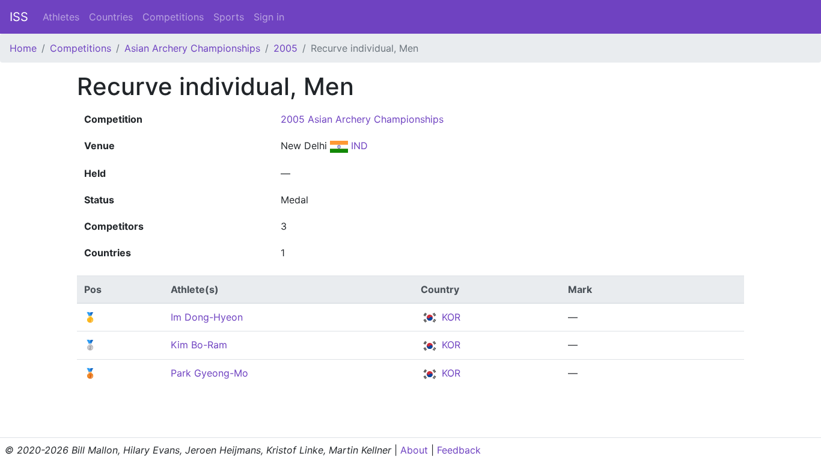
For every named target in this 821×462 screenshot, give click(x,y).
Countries (111, 17)
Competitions (173, 17)
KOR (449, 317)
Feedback (459, 450)
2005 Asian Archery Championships (362, 119)
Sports (228, 17)
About (414, 450)
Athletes (61, 17)
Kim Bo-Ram (199, 345)
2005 (285, 48)
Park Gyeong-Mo (209, 373)
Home (23, 48)
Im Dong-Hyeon (207, 317)
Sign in (269, 17)
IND (358, 146)
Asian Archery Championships (192, 48)
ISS (19, 17)
